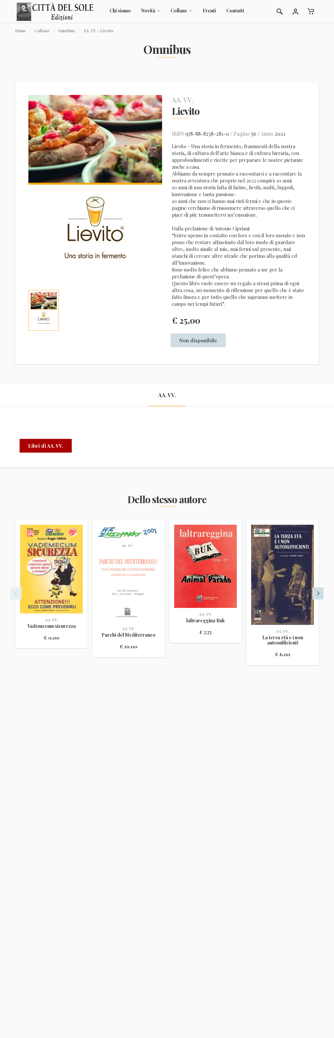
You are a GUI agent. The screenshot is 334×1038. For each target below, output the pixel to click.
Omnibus (66, 30)
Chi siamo (120, 11)
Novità (148, 11)
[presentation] (16, 593)
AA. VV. (182, 99)
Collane (179, 11)
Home (20, 30)
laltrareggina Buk (205, 620)
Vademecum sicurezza (51, 626)
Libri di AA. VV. (45, 445)
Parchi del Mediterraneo (128, 635)
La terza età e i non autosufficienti (282, 640)
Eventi (209, 11)
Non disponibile (198, 340)
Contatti (235, 11)
